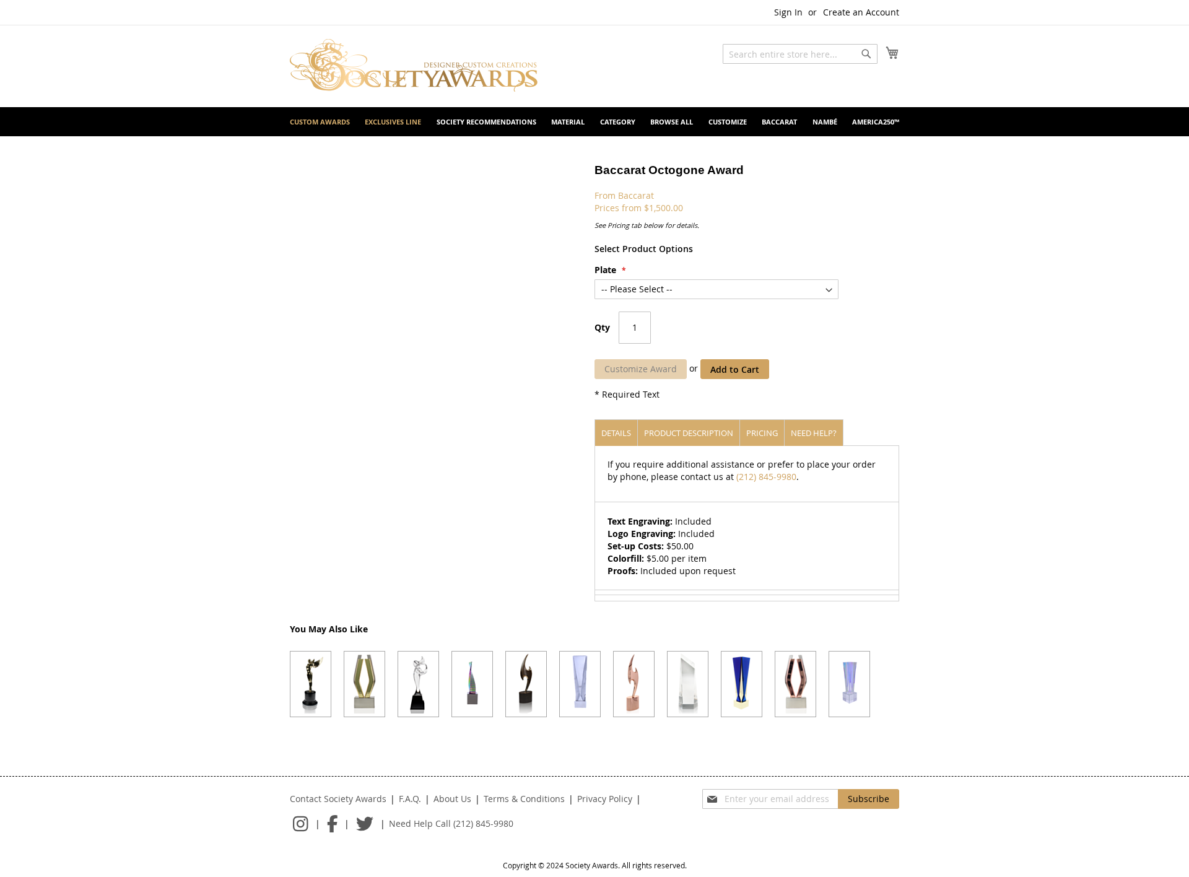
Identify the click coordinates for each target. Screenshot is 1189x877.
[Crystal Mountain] (687, 684)
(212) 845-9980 (766, 476)
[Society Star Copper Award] (634, 684)
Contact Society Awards (338, 799)
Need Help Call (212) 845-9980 (451, 823)
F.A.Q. (410, 799)
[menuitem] (319, 121)
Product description (688, 433)
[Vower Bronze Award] (795, 684)
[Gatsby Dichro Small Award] (849, 684)
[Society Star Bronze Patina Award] (526, 684)
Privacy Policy (604, 799)
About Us (452, 799)
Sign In (788, 12)
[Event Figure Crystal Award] (418, 684)
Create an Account (861, 12)
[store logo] (414, 65)
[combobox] (800, 54)
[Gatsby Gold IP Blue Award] (741, 684)
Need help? (814, 433)
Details (616, 433)
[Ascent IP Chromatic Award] (472, 684)
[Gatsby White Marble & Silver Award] (580, 684)
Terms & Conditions (524, 799)
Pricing (762, 433)
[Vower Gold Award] (364, 684)
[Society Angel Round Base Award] (310, 684)
